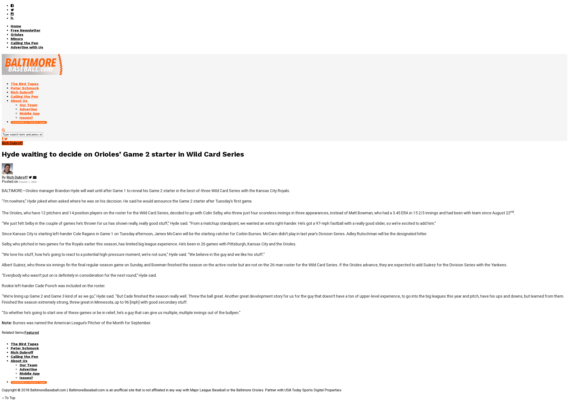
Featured (31, 332)
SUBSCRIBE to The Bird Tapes (28, 122)
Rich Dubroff (17, 177)
